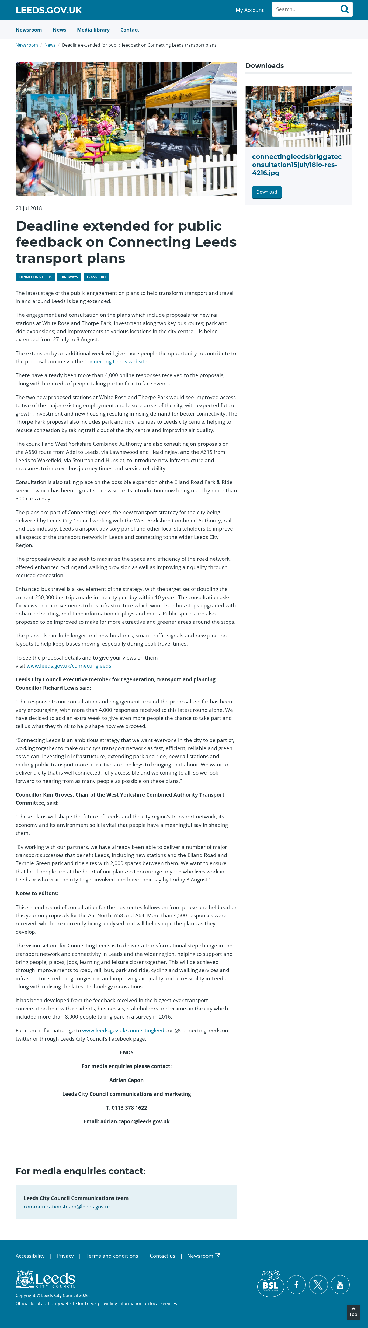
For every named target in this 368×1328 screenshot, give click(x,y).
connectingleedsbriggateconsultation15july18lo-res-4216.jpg (297, 165)
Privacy (65, 1255)
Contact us (162, 1255)
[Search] (344, 9)
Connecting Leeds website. (116, 361)
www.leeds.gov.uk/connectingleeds (69, 665)
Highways (69, 277)
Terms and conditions (112, 1255)
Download (266, 192)
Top (353, 1314)
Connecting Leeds (35, 277)
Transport (96, 277)
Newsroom (27, 45)
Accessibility (30, 1255)
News (49, 45)
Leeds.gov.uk (49, 11)
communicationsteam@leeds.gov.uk (67, 1206)
